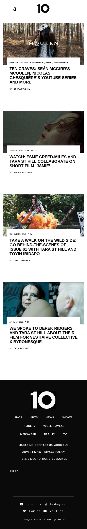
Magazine (26, 445)
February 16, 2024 (19, 63)
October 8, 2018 (18, 234)
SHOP (18, 417)
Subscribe (59, 458)
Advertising (31, 451)
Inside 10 (29, 425)
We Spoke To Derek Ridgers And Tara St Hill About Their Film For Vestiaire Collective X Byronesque (43, 335)
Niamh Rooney (23, 172)
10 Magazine (22, 89)
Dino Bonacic (23, 260)
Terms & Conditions (35, 458)
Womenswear (61, 63)
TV (35, 151)
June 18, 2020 (16, 151)
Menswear (37, 63)
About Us (61, 445)
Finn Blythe (22, 348)
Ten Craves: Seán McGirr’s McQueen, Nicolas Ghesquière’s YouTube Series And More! (43, 75)
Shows (67, 417)
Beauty (49, 434)
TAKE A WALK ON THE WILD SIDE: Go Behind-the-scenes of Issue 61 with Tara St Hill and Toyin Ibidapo (43, 247)
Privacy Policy (53, 451)
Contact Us (44, 445)
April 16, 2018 (16, 322)
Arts (29, 151)
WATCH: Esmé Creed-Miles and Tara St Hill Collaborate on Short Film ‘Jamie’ (43, 161)
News (48, 63)
